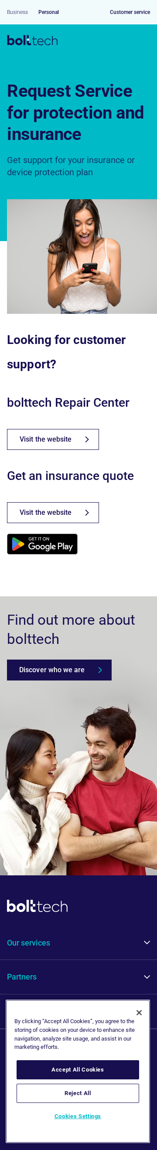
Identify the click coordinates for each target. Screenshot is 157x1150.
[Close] (139, 1012)
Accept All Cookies (77, 1069)
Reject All (78, 1093)
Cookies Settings (78, 1116)
